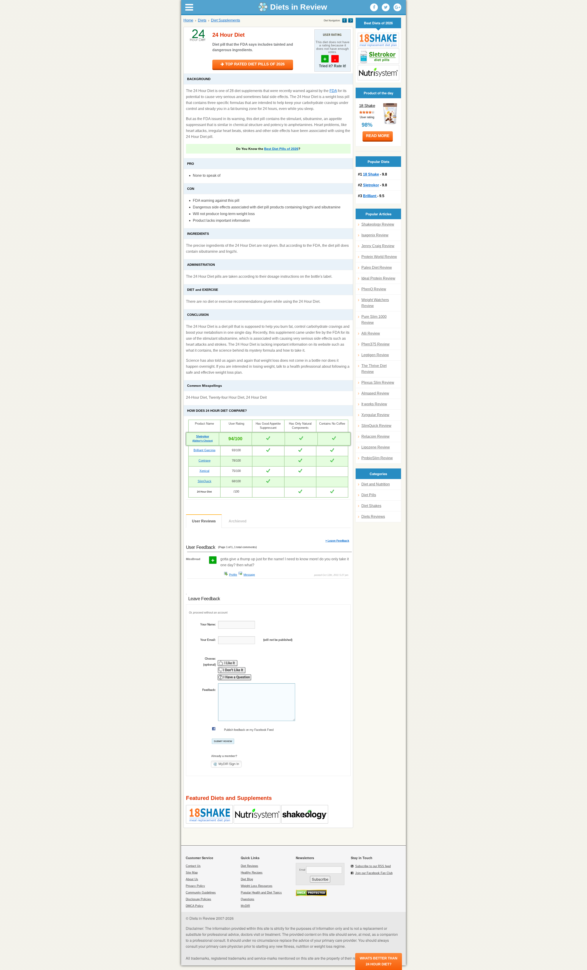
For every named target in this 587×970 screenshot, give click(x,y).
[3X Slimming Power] (350, 20)
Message (249, 574)
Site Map (192, 872)
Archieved (237, 521)
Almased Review (375, 393)
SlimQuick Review (376, 426)
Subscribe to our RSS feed (373, 866)
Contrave (204, 460)
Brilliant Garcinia (204, 450)
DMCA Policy (194, 906)
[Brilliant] (378, 72)
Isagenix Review (374, 235)
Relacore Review (375, 436)
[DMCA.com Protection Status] (311, 895)
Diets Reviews (373, 517)
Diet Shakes (371, 506)
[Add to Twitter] (386, 7)
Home (188, 20)
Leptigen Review (375, 355)
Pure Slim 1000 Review (374, 320)
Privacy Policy (195, 886)
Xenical (204, 471)
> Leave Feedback (337, 540)
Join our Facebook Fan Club (374, 873)
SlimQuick (204, 481)
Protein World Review (379, 257)
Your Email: (208, 640)
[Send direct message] (240, 573)
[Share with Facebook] (374, 7)
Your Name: (208, 624)
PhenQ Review (373, 289)
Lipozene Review (375, 447)
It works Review (374, 404)
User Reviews (204, 521)
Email (302, 869)
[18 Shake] (378, 40)
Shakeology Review (377, 224)
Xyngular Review (375, 415)
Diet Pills (368, 495)
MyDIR (245, 906)
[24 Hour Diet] (198, 35)
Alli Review (370, 333)
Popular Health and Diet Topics (261, 892)
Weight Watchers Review (375, 303)
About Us (192, 879)
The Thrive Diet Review (374, 369)
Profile (233, 574)
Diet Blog (247, 879)
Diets (202, 20)
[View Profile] (226, 573)
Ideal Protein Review (378, 278)
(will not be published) (277, 640)
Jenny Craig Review (377, 246)
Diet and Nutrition (375, 484)
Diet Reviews (249, 866)
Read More (377, 136)
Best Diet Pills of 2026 (281, 149)
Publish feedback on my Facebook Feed (248, 730)
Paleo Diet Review (376, 267)
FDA (333, 91)
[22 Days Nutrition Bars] (344, 20)
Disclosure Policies (198, 899)
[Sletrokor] (378, 56)
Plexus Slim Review (377, 382)
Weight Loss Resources (256, 886)
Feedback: (209, 690)
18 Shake (367, 106)
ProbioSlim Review (377, 458)
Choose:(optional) (209, 661)
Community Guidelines (201, 892)
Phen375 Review (375, 344)
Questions (247, 899)
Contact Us (193, 866)
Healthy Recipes (252, 872)
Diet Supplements (225, 20)
